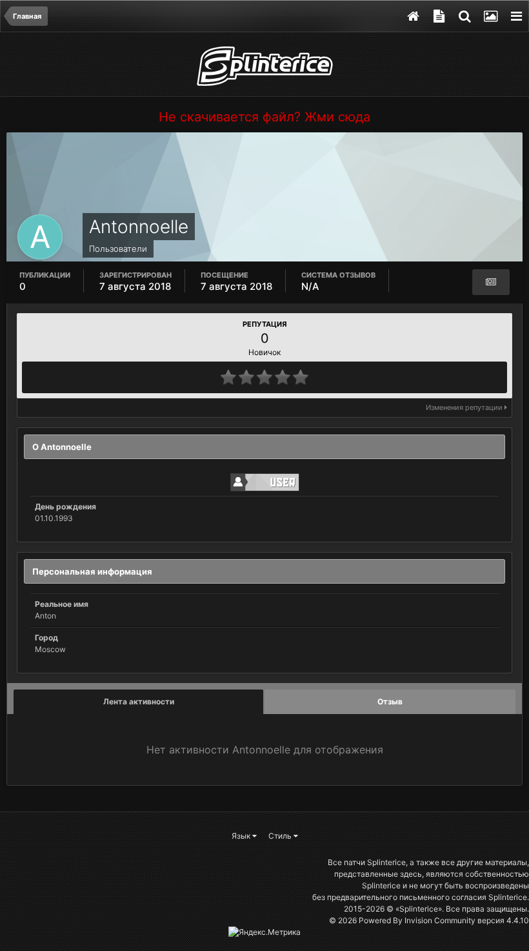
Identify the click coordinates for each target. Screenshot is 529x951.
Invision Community (439, 920)
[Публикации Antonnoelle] (491, 282)
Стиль (281, 836)
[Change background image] (490, 16)
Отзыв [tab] (390, 701)
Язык (242, 836)
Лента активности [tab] (138, 701)
